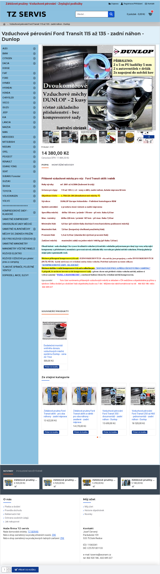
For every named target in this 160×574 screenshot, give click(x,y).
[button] (45, 87)
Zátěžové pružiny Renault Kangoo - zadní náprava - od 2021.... (65, 480)
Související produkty (55, 311)
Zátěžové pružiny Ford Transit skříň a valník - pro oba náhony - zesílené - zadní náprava (84, 416)
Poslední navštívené (29, 471)
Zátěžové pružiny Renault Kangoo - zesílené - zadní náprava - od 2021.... (26, 480)
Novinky (8, 471)
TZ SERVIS (33, 531)
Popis (45, 164)
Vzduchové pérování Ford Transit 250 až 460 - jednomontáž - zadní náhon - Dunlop (143, 415)
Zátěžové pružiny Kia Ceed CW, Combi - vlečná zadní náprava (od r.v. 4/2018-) (144, 480)
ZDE (54, 535)
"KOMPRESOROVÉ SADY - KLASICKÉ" (60, 265)
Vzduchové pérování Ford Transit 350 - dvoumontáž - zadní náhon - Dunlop (112, 415)
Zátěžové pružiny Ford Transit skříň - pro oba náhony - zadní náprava (55, 414)
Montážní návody (63, 164)
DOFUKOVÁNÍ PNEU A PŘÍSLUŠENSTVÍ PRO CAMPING (123, 268)
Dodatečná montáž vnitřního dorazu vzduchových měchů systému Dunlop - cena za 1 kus (55, 351)
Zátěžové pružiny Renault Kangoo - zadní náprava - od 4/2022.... (104, 480)
